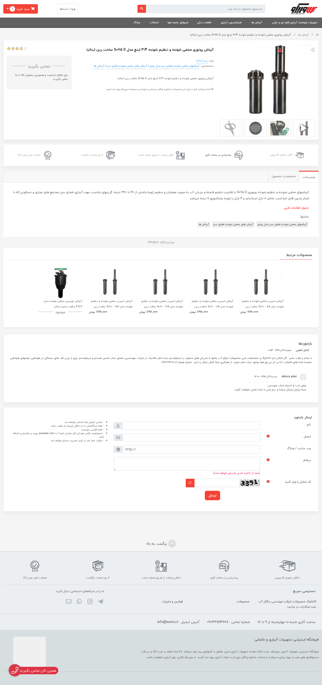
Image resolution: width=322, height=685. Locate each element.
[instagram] (89, 602)
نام (309, 424)
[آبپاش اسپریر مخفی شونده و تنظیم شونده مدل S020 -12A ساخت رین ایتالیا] (161, 281)
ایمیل (307, 436)
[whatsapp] (79, 602)
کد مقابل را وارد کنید (298, 481)
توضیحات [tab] (308, 177)
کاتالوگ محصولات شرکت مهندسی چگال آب (287, 601)
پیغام (307, 460)
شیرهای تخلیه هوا (178, 22)
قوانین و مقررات (172, 601)
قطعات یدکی (204, 22)
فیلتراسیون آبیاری (231, 22)
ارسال (212, 495)
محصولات (243, 601)
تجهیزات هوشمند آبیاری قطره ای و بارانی (295, 22)
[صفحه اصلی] (317, 35)
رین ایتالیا (202, 60)
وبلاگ (136, 22)
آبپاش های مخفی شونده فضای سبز (127, 66)
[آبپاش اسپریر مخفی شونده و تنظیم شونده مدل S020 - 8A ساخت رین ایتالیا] (262, 281)
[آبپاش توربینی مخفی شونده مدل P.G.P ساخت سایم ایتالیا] (60, 281)
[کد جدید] (190, 483)
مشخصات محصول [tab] (284, 176)
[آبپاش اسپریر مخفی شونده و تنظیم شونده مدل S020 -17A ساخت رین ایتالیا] (111, 281)
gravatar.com (46, 433)
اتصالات (154, 22)
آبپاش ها (256, 22)
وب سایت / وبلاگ (299, 448)
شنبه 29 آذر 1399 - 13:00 (266, 376)
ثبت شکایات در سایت (301, 606)
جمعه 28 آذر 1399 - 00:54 (280, 350)
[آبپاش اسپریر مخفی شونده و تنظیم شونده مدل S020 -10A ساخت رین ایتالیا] (211, 281)
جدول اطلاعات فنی (296, 207)
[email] (68, 602)
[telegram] (100, 602)
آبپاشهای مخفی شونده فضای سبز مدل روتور (174, 66)
